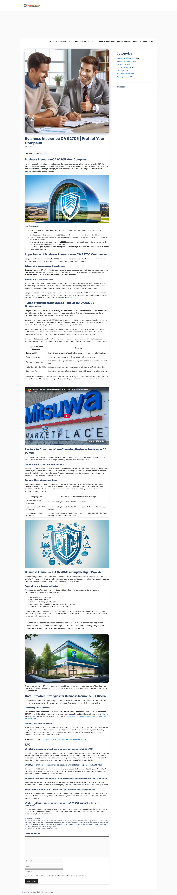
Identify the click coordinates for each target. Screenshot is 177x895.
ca (47, 821)
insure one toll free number (36, 822)
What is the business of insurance (96, 824)
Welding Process (123, 77)
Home (52, 41)
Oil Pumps (120, 71)
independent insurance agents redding (60, 821)
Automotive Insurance (34, 818)
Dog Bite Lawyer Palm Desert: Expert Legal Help (42, 828)
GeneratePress (48, 892)
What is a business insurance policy (52, 824)
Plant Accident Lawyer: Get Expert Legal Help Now (42, 826)
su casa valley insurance (91, 822)
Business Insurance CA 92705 (36, 821)
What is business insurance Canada (75, 824)
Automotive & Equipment (85, 41)
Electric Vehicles (124, 41)
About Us (146, 41)
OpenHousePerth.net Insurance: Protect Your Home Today (63, 739)
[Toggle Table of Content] (45, 153)
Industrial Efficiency (107, 41)
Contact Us (136, 41)
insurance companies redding (82, 821)
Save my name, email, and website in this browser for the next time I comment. (56, 876)
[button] (152, 41)
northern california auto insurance (55, 822)
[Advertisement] (88, 25)
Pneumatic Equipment (65, 41)
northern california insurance (74, 822)
